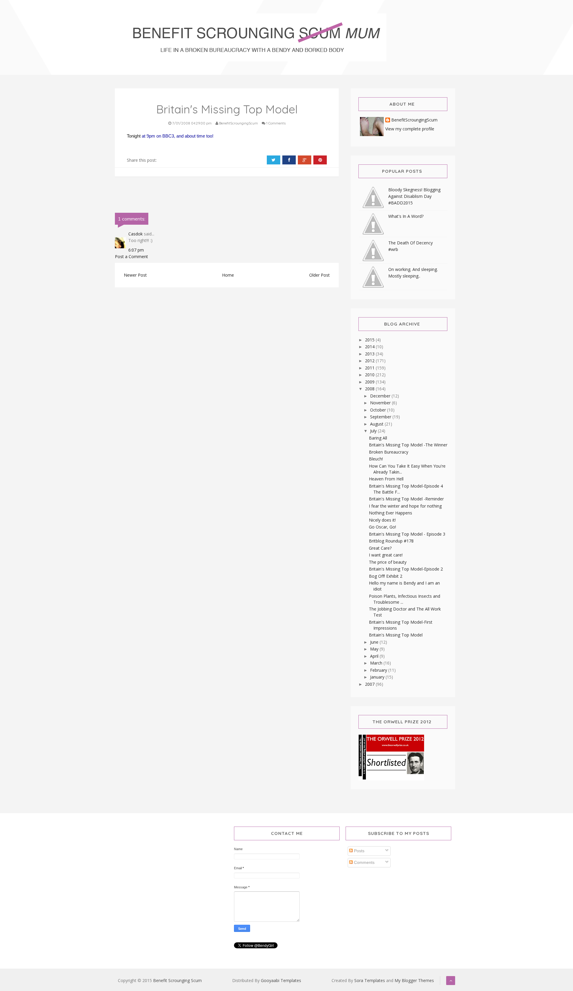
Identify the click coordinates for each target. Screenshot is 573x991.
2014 (370, 346)
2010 (370, 374)
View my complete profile (409, 129)
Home (228, 275)
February (379, 670)
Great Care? (380, 548)
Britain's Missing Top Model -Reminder (406, 499)
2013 (370, 354)
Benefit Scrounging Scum (177, 980)
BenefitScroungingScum (414, 120)
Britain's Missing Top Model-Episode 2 (406, 569)
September (381, 417)
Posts (358, 850)
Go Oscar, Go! (382, 527)
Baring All (378, 438)
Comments (364, 862)
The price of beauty (387, 562)
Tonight (134, 135)
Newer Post (135, 275)
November (381, 403)
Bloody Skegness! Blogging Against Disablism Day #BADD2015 (414, 196)
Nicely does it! (382, 520)
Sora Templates (369, 980)
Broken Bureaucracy (388, 452)
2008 (370, 389)
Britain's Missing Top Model (396, 635)
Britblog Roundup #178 (391, 541)
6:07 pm (136, 250)
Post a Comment (131, 256)
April (375, 656)
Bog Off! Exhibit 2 (385, 576)
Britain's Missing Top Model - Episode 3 (407, 534)
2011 (370, 368)
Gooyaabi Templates (281, 980)
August (377, 424)
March (376, 663)
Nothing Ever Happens (390, 513)
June (375, 642)
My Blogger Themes (414, 980)
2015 (370, 340)
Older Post (319, 275)
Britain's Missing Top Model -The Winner (408, 445)
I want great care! (386, 555)
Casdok (135, 234)
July (374, 431)
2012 (370, 360)
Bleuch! (376, 459)
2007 (370, 684)
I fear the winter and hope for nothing (405, 506)
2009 (370, 382)
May (375, 649)
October (378, 410)
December (381, 396)
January (378, 677)
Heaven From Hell (386, 479)
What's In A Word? (405, 216)
